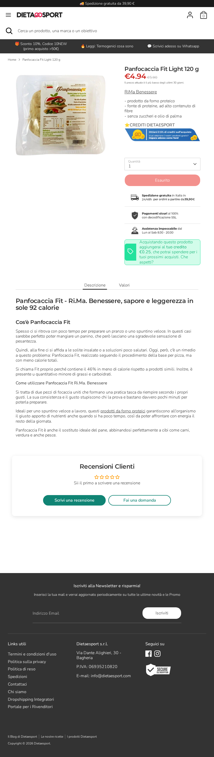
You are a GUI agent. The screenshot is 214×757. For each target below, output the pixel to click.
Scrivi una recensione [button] (74, 500)
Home (12, 59)
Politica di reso (21, 669)
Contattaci (17, 684)
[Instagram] (157, 654)
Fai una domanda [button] (139, 500)
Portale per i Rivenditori (30, 707)
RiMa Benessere (140, 92)
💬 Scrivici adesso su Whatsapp (173, 46)
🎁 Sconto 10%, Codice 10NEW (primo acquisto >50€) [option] (41, 46)
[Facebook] (148, 654)
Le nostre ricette (52, 736)
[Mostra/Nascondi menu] (8, 15)
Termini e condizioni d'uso (32, 654)
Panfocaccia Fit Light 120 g (41, 59)
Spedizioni (17, 677)
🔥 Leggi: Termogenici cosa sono (107, 46)
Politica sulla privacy (27, 662)
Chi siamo (17, 692)
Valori (124, 285)
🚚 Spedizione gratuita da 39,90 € (107, 3)
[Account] (190, 12)
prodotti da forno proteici (122, 411)
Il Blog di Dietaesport (22, 736)
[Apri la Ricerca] (9, 30)
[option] (107, 46)
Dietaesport (42, 743)
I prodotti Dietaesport (82, 736)
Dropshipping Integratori (31, 699)
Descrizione (94, 285)
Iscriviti (162, 613)
